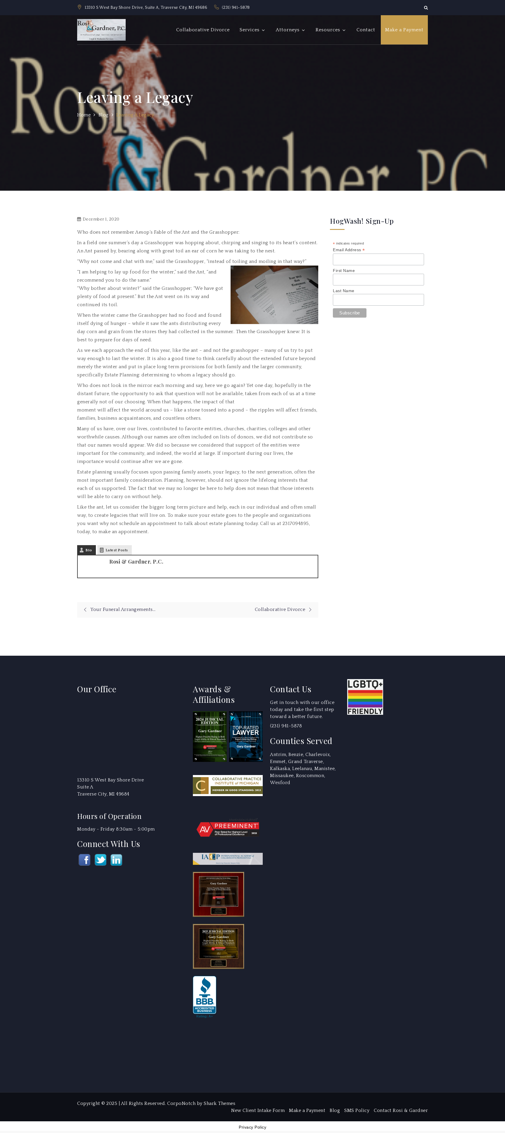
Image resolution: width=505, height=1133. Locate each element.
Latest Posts (117, 550)
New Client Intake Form (258, 1110)
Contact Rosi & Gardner (401, 1110)
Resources (328, 29)
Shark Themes (219, 1103)
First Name (344, 270)
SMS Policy (356, 1110)
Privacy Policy (252, 1127)
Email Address (349, 250)
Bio (88, 550)
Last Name (343, 290)
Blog (335, 1110)
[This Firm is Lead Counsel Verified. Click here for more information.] (215, 1047)
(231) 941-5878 (236, 7)
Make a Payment (404, 29)
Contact (366, 29)
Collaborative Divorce (203, 29)
